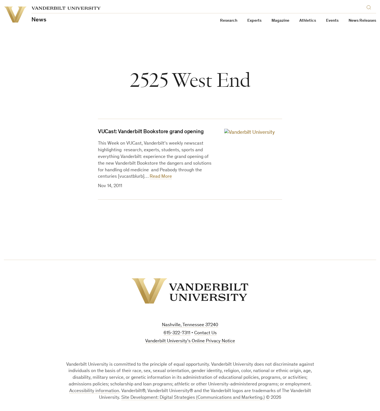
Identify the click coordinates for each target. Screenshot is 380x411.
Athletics (307, 21)
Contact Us (205, 333)
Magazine (280, 21)
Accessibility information (94, 391)
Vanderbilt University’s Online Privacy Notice (190, 341)
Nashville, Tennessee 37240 (190, 325)
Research (228, 21)
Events (332, 21)
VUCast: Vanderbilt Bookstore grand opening (151, 132)
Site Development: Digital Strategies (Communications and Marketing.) (193, 397)
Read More (161, 176)
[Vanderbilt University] (190, 291)
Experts (254, 21)
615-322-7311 (177, 333)
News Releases (362, 21)
